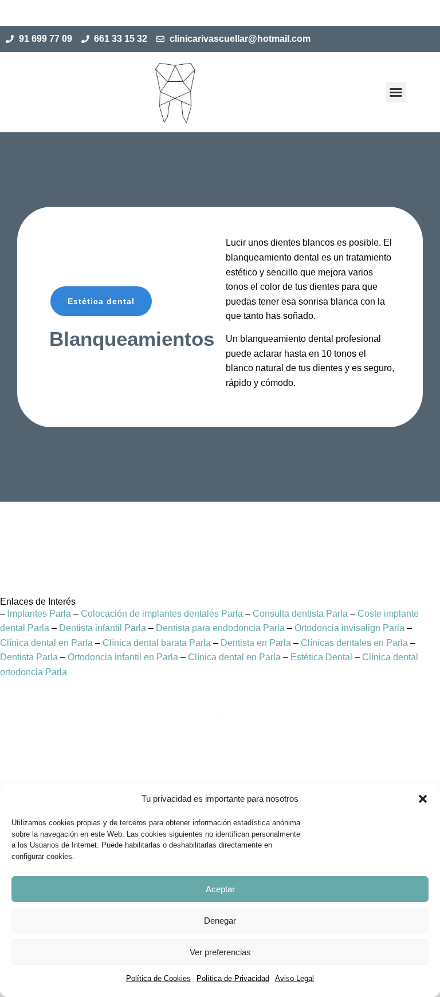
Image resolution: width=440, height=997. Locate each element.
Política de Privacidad (233, 978)
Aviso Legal (294, 978)
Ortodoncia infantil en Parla (123, 657)
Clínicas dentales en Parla (354, 643)
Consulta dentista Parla (300, 613)
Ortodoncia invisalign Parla (349, 628)
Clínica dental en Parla (46, 643)
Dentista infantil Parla (102, 628)
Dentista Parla (29, 657)
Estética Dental (321, 657)
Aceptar (220, 889)
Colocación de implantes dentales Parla (162, 613)
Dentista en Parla (256, 643)
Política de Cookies (158, 978)
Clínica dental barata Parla (157, 643)
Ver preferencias (220, 952)
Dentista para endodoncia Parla (220, 628)
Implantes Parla (39, 613)
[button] (423, 799)
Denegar (220, 920)
